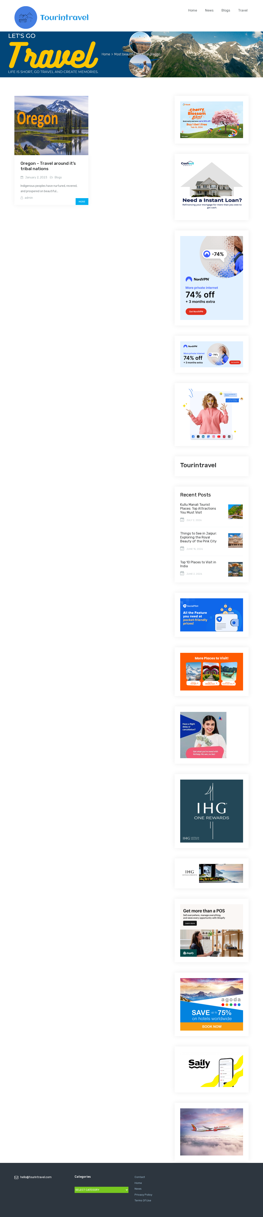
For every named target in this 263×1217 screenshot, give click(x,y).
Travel (243, 10)
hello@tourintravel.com (36, 1177)
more (82, 201)
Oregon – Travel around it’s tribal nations (48, 166)
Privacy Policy (143, 1194)
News (209, 10)
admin (29, 198)
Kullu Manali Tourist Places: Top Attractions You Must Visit (198, 508)
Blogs (225, 10)
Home (192, 10)
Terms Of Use (143, 1200)
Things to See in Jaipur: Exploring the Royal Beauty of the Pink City (198, 537)
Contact (140, 1177)
